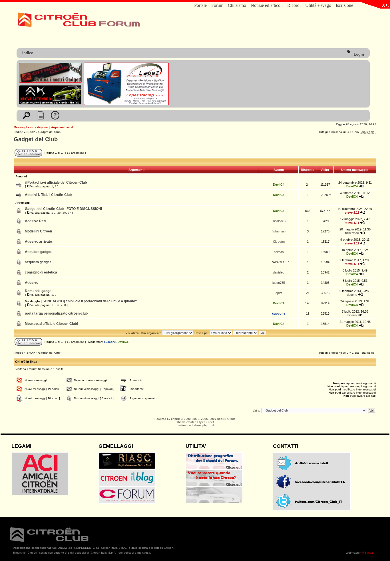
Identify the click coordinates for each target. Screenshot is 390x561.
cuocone (278, 313)
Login (358, 54)
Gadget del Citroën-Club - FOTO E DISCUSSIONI (63, 209)
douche (352, 294)
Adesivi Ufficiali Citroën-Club (48, 195)
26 (64, 212)
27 (69, 212)
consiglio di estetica (41, 272)
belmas (279, 252)
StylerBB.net (205, 422)
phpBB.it (208, 425)
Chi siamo (237, 5)
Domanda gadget (39, 291)
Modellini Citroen (38, 231)
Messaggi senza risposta (31, 127)
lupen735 (278, 282)
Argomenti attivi (62, 127)
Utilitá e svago (318, 5)
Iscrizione (344, 5)
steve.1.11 (352, 212)
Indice (27, 53)
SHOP (31, 131)
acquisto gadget (38, 262)
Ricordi (294, 5)
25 (59, 212)
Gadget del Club (49, 131)
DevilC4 (278, 184)
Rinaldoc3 (279, 221)
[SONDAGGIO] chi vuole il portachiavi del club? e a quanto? (89, 301)
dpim (279, 293)
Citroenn (279, 241)
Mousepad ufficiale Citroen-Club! (51, 324)
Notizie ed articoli (267, 5)
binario (352, 315)
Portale (200, 5)
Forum (217, 5)
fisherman (279, 231)
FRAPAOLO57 (279, 262)
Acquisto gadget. (38, 252)
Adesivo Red (35, 221)
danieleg (278, 272)
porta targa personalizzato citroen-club (56, 313)
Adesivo (31, 283)
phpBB (175, 418)
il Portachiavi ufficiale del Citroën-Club (56, 183)
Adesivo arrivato (38, 242)
